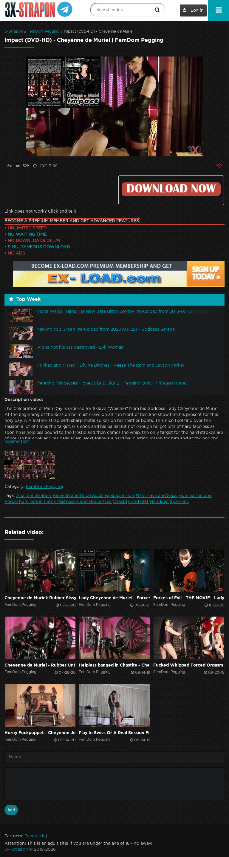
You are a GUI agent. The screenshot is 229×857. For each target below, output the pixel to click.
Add (11, 810)
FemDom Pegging (43, 31)
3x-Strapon (16, 849)
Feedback (34, 836)
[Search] (157, 10)
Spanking (179, 502)
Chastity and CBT (130, 502)
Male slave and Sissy (156, 496)
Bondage (159, 502)
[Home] (30, 9)
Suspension (122, 496)
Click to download (171, 189)
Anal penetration (33, 496)
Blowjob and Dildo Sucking (81, 496)
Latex (50, 502)
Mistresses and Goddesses (84, 502)
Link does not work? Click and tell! (40, 211)
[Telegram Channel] (64, 9)
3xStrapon (13, 31)
